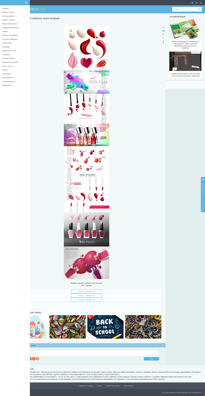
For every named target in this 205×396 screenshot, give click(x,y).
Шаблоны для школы (9, 51)
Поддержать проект (203, 195)
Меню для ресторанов (9, 24)
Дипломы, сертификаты (10, 35)
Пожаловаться (129, 386)
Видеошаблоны (7, 85)
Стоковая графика (8, 81)
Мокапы (4, 70)
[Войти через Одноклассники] (37, 358)
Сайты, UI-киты (7, 66)
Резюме (4, 31)
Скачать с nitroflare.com (86, 291)
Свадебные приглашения (10, 28)
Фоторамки (6, 54)
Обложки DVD (7, 43)
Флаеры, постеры (8, 12)
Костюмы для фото (8, 58)
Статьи (99, 386)
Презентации (6, 74)
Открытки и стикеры (86, 386)
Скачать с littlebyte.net (86, 295)
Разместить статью (112, 386)
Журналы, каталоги (8, 20)
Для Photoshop (7, 78)
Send (151, 359)
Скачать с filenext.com (86, 300)
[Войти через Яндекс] (33, 358)
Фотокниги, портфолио (9, 39)
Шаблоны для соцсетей (10, 62)
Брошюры (5, 8)
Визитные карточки (8, 16)
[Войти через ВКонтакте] (30, 358)
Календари (6, 47)
